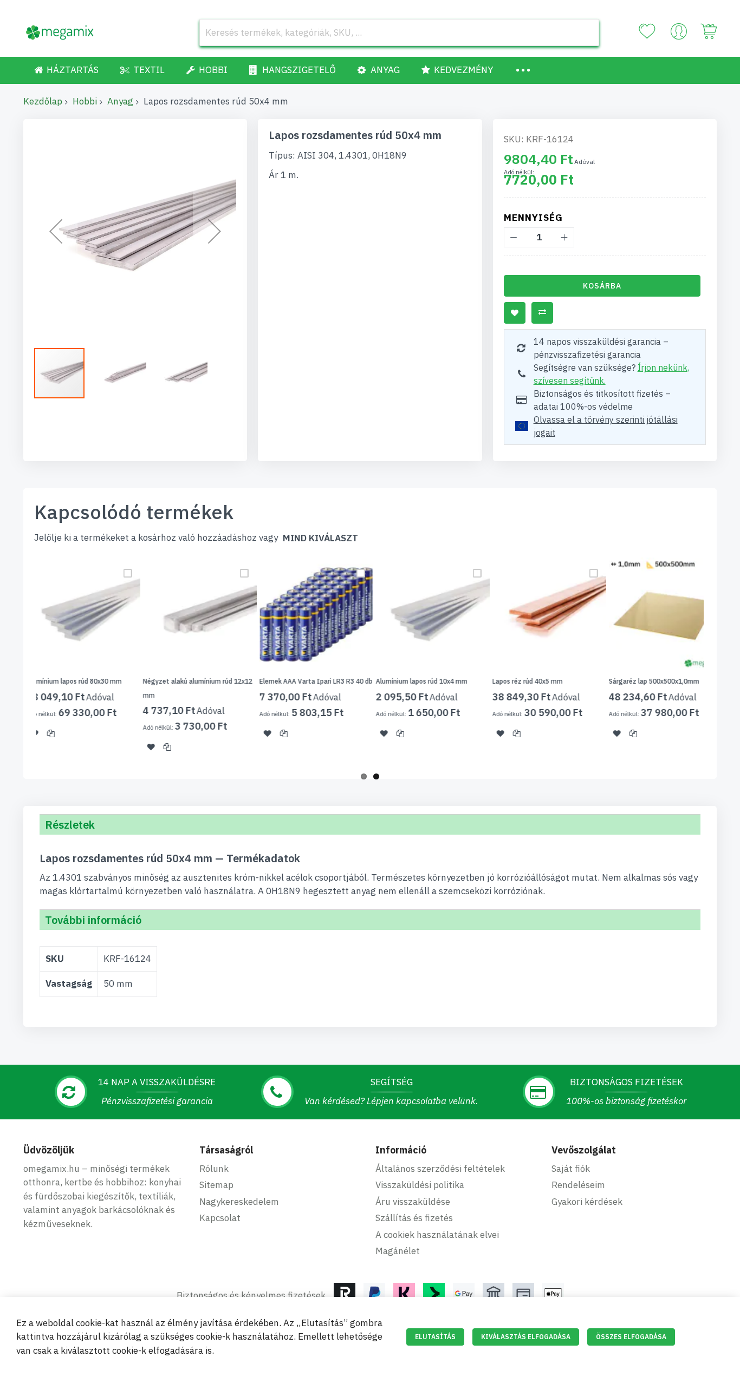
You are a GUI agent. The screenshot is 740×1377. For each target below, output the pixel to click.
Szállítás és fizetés (414, 1218)
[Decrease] (513, 237)
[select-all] (320, 538)
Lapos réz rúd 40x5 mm (508, 681)
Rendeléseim (578, 1185)
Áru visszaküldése (412, 1202)
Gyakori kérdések (586, 1202)
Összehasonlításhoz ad (542, 313)
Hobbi (85, 101)
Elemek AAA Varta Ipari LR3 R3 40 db (297, 681)
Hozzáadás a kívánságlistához (514, 313)
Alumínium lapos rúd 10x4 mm (403, 681)
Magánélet (397, 1251)
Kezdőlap (42, 101)
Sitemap (216, 1185)
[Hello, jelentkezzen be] (679, 34)
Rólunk (214, 1169)
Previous (20, 661)
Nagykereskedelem (239, 1202)
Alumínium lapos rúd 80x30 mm (55, 681)
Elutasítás (435, 1337)
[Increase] (564, 237)
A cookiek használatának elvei (437, 1235)
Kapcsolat (220, 1218)
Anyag (120, 101)
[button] (55, 231)
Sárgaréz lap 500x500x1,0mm (635, 681)
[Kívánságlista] (647, 31)
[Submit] (585, 32)
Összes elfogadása (631, 1337)
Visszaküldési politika (419, 1185)
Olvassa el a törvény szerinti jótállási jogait (606, 426)
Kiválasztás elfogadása (525, 1337)
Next (720, 661)
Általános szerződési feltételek (440, 1169)
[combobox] (399, 32)
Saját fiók (570, 1169)
